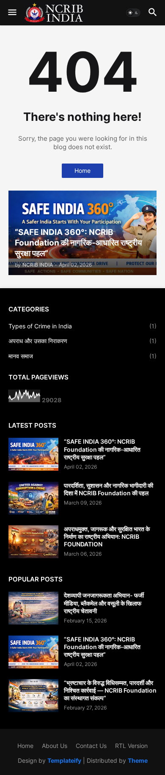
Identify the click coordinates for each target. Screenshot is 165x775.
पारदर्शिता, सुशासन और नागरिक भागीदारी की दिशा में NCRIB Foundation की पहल (108, 489)
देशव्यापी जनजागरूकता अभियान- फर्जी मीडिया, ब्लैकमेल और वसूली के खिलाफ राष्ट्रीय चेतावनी (104, 603)
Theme (138, 760)
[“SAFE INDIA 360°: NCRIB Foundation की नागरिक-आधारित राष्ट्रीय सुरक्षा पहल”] (33, 454)
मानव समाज (82, 356)
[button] (11, 12)
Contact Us (91, 745)
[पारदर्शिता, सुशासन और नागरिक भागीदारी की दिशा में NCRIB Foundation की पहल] (33, 498)
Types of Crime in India (82, 326)
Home (82, 170)
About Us (54, 745)
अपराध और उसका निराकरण (82, 340)
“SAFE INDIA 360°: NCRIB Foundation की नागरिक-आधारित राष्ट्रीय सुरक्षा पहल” (102, 449)
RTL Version (131, 745)
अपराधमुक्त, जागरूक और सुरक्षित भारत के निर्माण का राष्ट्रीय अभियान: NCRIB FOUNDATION (107, 536)
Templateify (64, 760)
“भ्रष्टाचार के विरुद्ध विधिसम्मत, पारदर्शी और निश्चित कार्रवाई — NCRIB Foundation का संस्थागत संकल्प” (110, 690)
